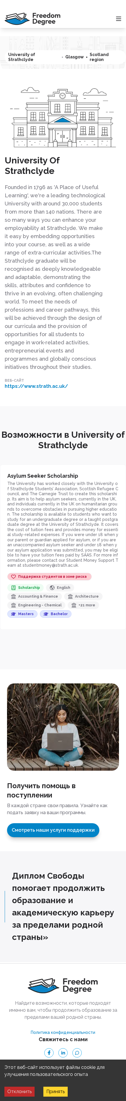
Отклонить (19, 1091)
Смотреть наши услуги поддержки (53, 830)
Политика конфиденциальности (63, 1032)
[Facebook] (49, 1053)
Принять (55, 1091)
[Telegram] (77, 1053)
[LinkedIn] (63, 1053)
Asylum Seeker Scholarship (42, 476)
